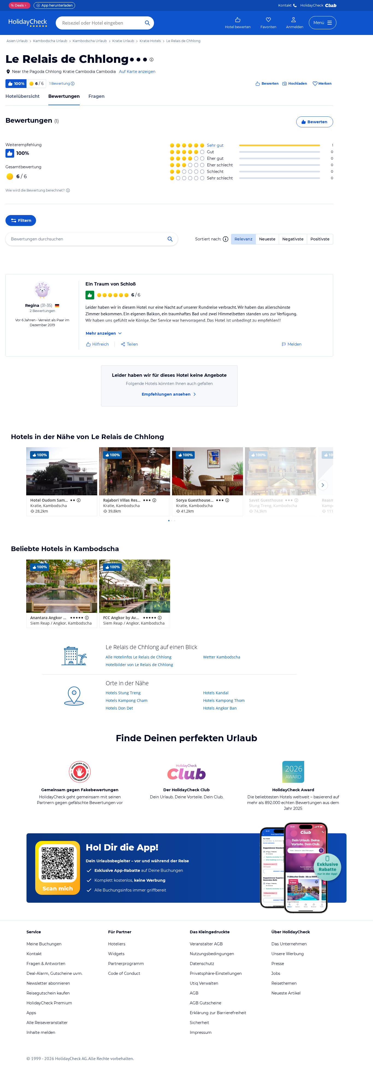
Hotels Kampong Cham (126, 700)
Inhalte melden (40, 1032)
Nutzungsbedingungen (212, 953)
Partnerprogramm (126, 963)
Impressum (201, 1032)
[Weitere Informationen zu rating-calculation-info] (68, 190)
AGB (194, 993)
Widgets (116, 953)
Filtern (24, 220)
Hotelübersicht (22, 96)
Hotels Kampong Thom (224, 700)
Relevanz (243, 239)
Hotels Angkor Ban (220, 708)
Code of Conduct (124, 973)
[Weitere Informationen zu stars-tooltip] (151, 59)
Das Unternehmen (289, 944)
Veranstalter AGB (206, 944)
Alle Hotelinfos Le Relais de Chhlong (138, 657)
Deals (17, 5)
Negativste (293, 239)
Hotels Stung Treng (123, 692)
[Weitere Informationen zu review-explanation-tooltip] (72, 83)
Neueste (267, 239)
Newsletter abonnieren (48, 983)
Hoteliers (116, 944)
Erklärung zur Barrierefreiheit (218, 1012)
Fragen (96, 96)
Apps (31, 1012)
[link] (237, 23)
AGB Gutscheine (205, 1003)
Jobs (275, 973)
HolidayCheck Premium (49, 1003)
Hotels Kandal (216, 692)
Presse (277, 963)
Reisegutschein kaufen (48, 993)
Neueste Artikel (286, 993)
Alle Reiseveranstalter (47, 1022)
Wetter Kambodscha (221, 657)
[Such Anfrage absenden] (147, 23)
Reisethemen (284, 983)
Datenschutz (202, 963)
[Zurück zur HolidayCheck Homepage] (28, 23)
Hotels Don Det (119, 708)
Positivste (320, 239)
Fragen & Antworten (45, 963)
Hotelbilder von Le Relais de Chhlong (139, 664)
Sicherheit (199, 1022)
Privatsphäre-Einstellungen (216, 973)
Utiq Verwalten (204, 983)
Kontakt (285, 5)
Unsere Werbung (287, 953)
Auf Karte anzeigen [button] (137, 71)
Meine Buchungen (43, 944)
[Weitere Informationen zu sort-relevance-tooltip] (225, 239)
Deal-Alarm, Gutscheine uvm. (54, 973)
